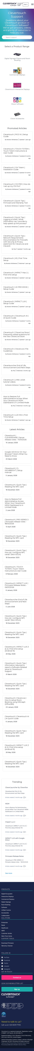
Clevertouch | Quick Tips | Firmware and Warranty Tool (15, 202)
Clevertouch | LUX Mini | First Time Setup (15, 416)
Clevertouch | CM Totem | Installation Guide (14, 169)
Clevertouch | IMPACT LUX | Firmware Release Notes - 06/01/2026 (16, 585)
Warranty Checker (7, 946)
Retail (3, 925)
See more (8, 873)
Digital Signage (6, 902)
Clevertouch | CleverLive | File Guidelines (15, 350)
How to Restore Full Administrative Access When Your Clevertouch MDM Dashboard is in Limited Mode (16, 400)
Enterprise (4, 922)
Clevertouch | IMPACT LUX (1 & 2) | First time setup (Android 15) (17, 649)
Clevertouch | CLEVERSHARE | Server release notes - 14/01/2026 (16, 437)
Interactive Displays (7, 896)
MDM (7, 804)
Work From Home (6, 936)
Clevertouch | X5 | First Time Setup (15, 259)
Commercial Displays (7, 899)
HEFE (3, 930)
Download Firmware (7, 943)
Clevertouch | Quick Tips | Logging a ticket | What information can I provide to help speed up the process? (15, 220)
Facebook (7, 960)
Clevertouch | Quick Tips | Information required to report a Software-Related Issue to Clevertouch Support (16, 667)
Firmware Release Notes (14, 856)
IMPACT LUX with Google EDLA (14, 839)
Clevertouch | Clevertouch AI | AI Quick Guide (16, 317)
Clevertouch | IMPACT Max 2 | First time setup (15, 274)
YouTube (6, 957)
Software (4, 907)
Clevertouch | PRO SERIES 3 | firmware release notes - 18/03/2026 (16, 522)
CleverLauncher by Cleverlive (16, 787)
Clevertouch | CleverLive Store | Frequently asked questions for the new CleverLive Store (16, 334)
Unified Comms (6, 910)
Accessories (5, 913)
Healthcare (4, 928)
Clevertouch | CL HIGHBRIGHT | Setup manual (13, 470)
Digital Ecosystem (6, 894)
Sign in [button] (25, 4)
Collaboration (5, 915)
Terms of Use (4, 1043)
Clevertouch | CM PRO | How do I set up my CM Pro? (16, 185)
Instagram (7, 969)
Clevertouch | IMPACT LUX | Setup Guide (15, 302)
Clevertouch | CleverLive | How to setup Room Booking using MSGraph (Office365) (15, 701)
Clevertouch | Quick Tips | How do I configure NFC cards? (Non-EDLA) (16, 552)
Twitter (6, 963)
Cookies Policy (22, 1043)
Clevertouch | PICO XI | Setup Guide (15, 135)
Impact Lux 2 (10, 822)
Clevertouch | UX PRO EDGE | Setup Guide (15, 288)
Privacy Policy (13, 1043)
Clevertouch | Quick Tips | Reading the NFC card (16, 486)
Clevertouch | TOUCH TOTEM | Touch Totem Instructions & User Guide (16, 151)
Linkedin (6, 966)
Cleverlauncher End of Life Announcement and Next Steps (16, 366)
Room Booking (5, 904)
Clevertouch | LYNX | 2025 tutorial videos (14, 381)
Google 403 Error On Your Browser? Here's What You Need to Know (16, 454)
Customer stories (6, 933)
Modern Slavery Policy (20, 1044)
